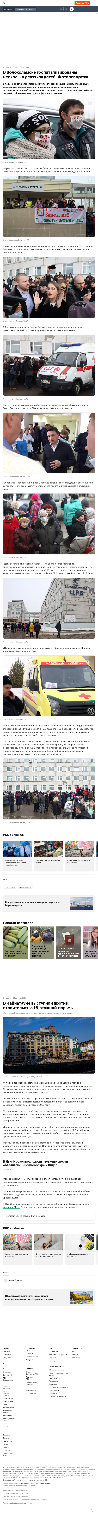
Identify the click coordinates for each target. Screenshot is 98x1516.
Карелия (6, 1447)
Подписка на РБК (30, 1378)
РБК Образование (8, 1379)
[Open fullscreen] (90, 103)
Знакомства (53, 1384)
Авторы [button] (6, 1272)
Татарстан (6, 1435)
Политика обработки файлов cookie (17, 1502)
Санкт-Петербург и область (7, 1393)
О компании (53, 1351)
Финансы (6, 1369)
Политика (6, 1351)
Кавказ (5, 1444)
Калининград (8, 1415)
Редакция (52, 1357)
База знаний (7, 1375)
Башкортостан (8, 1407)
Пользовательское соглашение (15, 1496)
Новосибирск (8, 1401)
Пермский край (8, 1429)
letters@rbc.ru (58, 1477)
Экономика (7, 1354)
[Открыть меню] (93, 3)
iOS (73, 1351)
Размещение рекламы (57, 1361)
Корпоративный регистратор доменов (60, 1374)
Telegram (29, 1360)
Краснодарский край (9, 1419)
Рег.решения (53, 1381)
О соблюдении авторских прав (15, 1493)
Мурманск (6, 1450)
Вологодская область (7, 1411)
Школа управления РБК (57, 1396)
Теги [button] (5, 879)
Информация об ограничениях (15, 1490)
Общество (7, 67)
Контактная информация (58, 1354)
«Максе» (42, 1215)
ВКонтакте (30, 1353)
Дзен (28, 1363)
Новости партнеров (18, 922)
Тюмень (6, 1438)
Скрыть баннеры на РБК (32, 1373)
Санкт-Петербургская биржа (40, 1483)
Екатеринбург (8, 1398)
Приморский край (8, 1454)
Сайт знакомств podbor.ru (58, 1387)
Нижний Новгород (6, 1425)
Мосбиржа (25, 1483)
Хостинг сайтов (54, 1378)
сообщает (27, 1092)
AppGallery (76, 1357)
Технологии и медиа (8, 1365)
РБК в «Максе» (13, 834)
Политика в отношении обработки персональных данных (26, 1499)
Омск (5, 1404)
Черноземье (7, 1441)
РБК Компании (54, 1390)
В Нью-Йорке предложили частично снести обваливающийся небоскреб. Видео (35, 1163)
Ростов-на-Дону (8, 1432)
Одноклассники (32, 1356)
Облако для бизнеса (56, 1370)
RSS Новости (31, 1393)
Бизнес (5, 1361)
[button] (49, 128)
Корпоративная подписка (31, 1383)
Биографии (7, 1372)
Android (75, 1354)
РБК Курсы (53, 1393)
